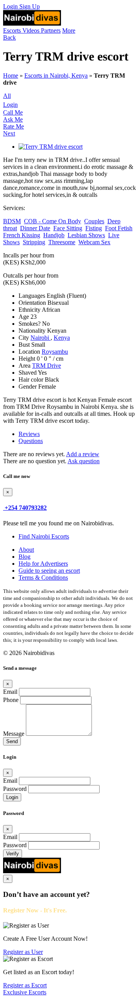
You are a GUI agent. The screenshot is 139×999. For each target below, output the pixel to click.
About (26, 549)
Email (10, 691)
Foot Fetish (118, 228)
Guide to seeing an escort (49, 570)
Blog (25, 556)
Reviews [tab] (29, 434)
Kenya (62, 337)
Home (10, 75)
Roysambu (55, 351)
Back (9, 37)
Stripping (34, 242)
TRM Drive (46, 365)
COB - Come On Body (52, 221)
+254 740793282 (26, 507)
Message (13, 733)
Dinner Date (35, 228)
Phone (11, 700)
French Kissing (21, 235)
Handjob (53, 235)
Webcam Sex (94, 242)
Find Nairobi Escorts (44, 536)
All (7, 95)
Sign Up (29, 6)
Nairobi (41, 337)
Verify (12, 854)
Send (12, 741)
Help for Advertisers (43, 563)
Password (15, 788)
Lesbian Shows (86, 235)
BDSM (12, 221)
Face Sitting (67, 228)
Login (11, 6)
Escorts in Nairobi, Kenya (56, 75)
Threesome (61, 242)
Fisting (93, 228)
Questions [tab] (31, 441)
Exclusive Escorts (24, 992)
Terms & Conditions (43, 577)
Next (9, 133)
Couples (94, 221)
